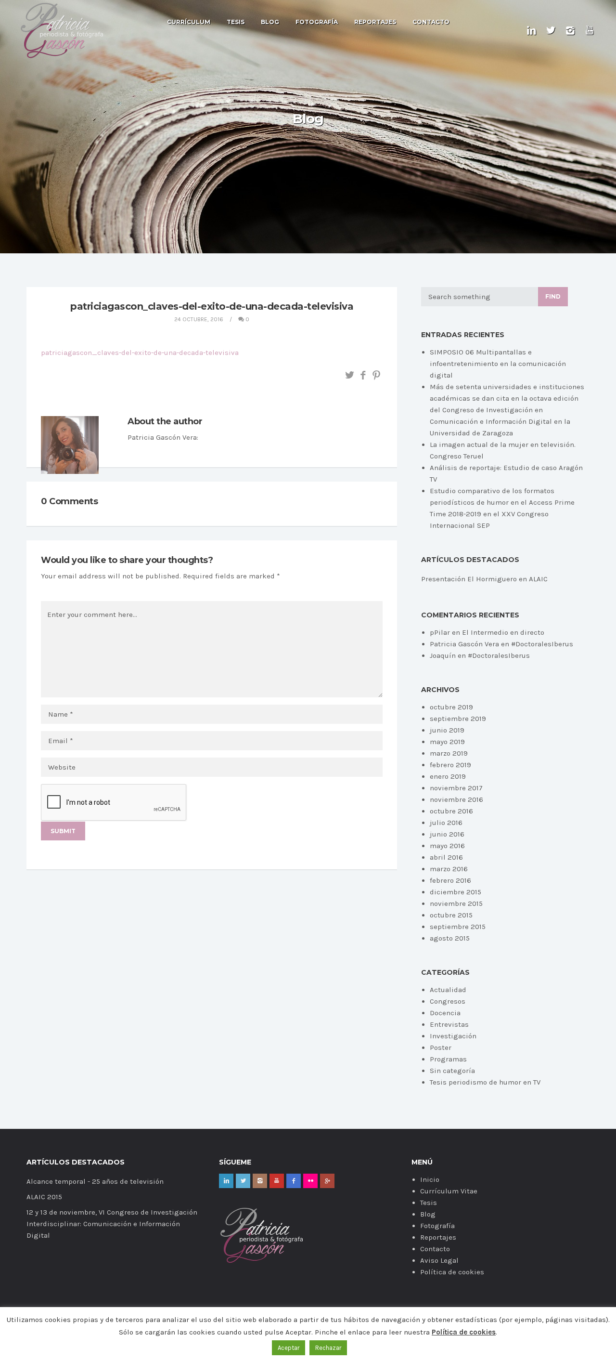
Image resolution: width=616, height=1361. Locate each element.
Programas (448, 1059)
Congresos (447, 1001)
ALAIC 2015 (44, 1196)
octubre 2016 (451, 811)
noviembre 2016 (456, 799)
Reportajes (375, 22)
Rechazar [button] (328, 1347)
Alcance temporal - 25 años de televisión (95, 1181)
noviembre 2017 (456, 788)
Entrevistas (449, 1024)
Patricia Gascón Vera (464, 644)
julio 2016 (446, 822)
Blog (270, 22)
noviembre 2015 (456, 903)
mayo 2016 (447, 845)
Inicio (429, 1179)
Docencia (445, 1012)
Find (553, 296)
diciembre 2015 (455, 892)
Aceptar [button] (288, 1347)
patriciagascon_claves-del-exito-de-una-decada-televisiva (140, 352)
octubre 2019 (451, 707)
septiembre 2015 (458, 926)
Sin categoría (452, 1070)
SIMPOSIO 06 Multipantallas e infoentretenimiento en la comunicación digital (498, 364)
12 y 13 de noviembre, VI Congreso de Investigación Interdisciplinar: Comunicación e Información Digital (111, 1224)
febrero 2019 (450, 764)
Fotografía (316, 22)
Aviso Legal (439, 1260)
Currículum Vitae (448, 1191)
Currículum (188, 22)
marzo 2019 (449, 753)
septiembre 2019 (458, 718)
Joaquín (443, 655)
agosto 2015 (450, 938)
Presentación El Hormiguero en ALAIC (484, 579)
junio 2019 (447, 730)
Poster (440, 1047)
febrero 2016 (450, 880)
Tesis (235, 22)
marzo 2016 (449, 868)
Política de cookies (452, 1272)
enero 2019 (448, 776)
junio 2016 (447, 834)
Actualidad (448, 989)
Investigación (453, 1036)
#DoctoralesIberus (542, 644)
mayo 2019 (447, 741)
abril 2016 (446, 857)
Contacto (430, 22)
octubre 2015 (451, 915)
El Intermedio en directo (503, 632)
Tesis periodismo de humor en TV (485, 1082)
